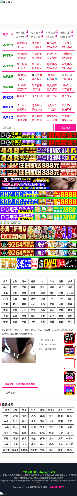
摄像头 (51, 410)
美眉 (24, 438)
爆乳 (70, 321)
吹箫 (60, 450)
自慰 (42, 321)
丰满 (6, 415)
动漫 (42, 298)
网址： (41, 348)
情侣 (15, 287)
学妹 (5, 287)
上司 (15, 410)
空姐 (24, 287)
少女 (42, 316)
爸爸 (60, 444)
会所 (60, 433)
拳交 (24, 321)
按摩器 (15, 450)
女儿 (24, 444)
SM (61, 298)
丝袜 (52, 287)
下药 (33, 321)
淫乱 (42, 433)
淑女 (15, 421)
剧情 (42, 293)
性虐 (33, 427)
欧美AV (50, 36)
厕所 (60, 438)
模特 (33, 287)
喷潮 (15, 438)
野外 (33, 410)
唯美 (24, 415)
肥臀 (6, 438)
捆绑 (42, 450)
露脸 (42, 415)
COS (24, 310)
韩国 (33, 281)
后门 (69, 433)
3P (52, 298)
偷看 (33, 421)
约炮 (33, 310)
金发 (61, 316)
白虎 (6, 421)
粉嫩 (33, 438)
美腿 (5, 316)
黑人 (60, 410)
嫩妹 (70, 304)
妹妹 (42, 444)
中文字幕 (35, 36)
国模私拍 (65, 32)
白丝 (24, 433)
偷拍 (61, 281)
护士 (42, 287)
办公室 (69, 444)
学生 (24, 410)
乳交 (15, 321)
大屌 (15, 444)
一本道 (6, 410)
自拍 (52, 281)
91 (43, 281)
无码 (33, 298)
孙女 (24, 421)
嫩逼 (70, 310)
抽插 (51, 427)
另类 (70, 298)
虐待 (51, 438)
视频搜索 (66, 127)
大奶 (42, 304)
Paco (15, 427)
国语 (42, 438)
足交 (15, 298)
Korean (70, 293)
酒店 (69, 421)
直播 (52, 304)
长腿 (51, 421)
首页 (16, 330)
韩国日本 (35, 32)
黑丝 (33, 433)
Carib (6, 427)
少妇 (33, 304)
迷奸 (15, 293)
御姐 (70, 316)
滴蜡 (42, 421)
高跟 (15, 316)
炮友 (69, 415)
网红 (52, 293)
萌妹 (42, 410)
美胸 (15, 310)
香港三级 (50, 32)
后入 (52, 310)
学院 (15, 433)
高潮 (60, 421)
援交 (61, 321)
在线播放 (10, 392)
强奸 (70, 287)
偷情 (5, 321)
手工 (5, 293)
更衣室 (33, 450)
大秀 (69, 410)
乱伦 (52, 316)
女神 (69, 427)
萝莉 (70, 281)
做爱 (52, 321)
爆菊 (60, 415)
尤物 (61, 310)
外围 (60, 427)
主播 (61, 293)
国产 (5, 281)
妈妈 (51, 444)
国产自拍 (20, 32)
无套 (42, 310)
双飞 (61, 287)
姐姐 (33, 444)
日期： (41, 344)
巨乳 (24, 293)
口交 (24, 298)
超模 (24, 304)
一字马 (69, 438)
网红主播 (65, 36)
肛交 (5, 298)
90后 (51, 433)
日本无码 (20, 36)
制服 (33, 293)
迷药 (51, 450)
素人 (15, 304)
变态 (24, 427)
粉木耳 (24, 450)
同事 (5, 304)
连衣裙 (6, 450)
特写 (51, 415)
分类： (41, 339)
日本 (24, 281)
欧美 (15, 281)
